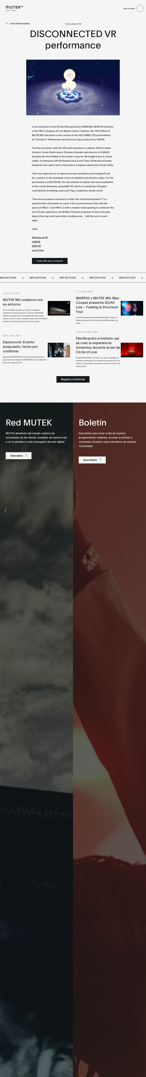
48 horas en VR (40, 237)
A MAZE (36, 241)
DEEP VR (36, 245)
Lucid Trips (38, 250)
